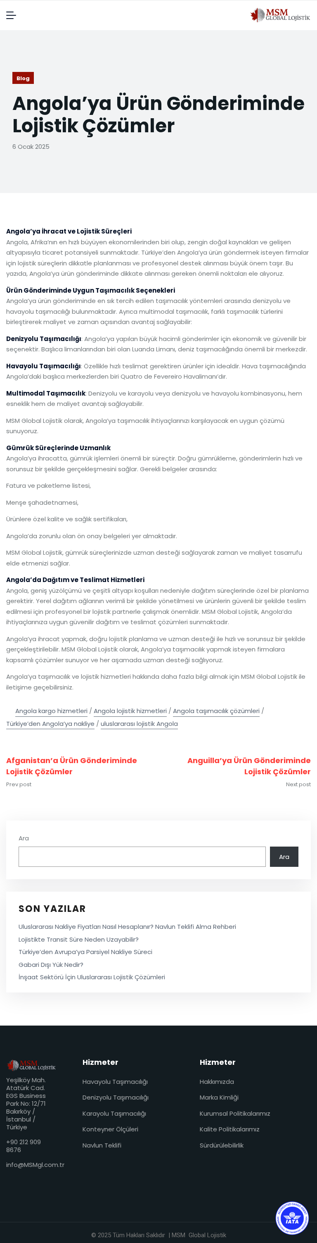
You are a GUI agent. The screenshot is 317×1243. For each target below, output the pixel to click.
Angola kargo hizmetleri (51, 710)
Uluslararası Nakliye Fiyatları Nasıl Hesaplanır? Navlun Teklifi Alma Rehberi (127, 926)
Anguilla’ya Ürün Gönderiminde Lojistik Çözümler (249, 766)
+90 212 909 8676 (23, 1146)
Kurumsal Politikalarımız (235, 1113)
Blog (23, 78)
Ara (24, 838)
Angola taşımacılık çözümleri (216, 710)
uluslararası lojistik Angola (139, 723)
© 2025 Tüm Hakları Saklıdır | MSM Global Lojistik (158, 1235)
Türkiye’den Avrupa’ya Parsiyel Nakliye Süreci (85, 951)
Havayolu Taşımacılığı (115, 1081)
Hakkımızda (217, 1081)
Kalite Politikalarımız (230, 1129)
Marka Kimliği (219, 1097)
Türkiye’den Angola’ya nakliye (50, 723)
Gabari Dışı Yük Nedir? (51, 964)
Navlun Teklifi (102, 1145)
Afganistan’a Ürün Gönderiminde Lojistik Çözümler (71, 766)
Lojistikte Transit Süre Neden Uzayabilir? (79, 939)
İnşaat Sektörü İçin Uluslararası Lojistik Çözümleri (92, 977)
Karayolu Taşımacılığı (114, 1113)
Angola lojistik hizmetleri (130, 710)
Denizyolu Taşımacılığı (116, 1097)
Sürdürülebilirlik (222, 1145)
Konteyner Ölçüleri (110, 1129)
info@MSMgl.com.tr (35, 1165)
